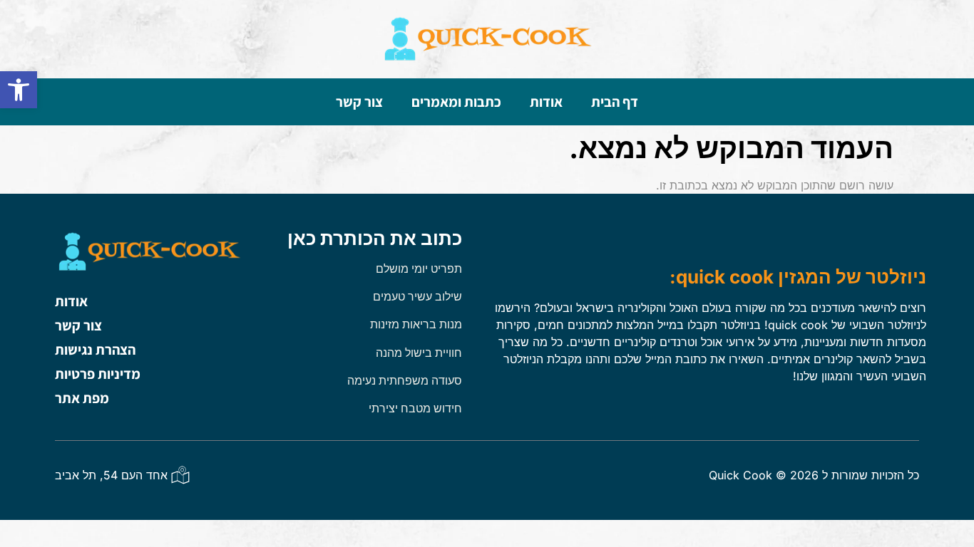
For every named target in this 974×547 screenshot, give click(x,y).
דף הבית (614, 102)
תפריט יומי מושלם (419, 268)
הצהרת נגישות (95, 349)
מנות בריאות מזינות (416, 324)
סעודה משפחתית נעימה (404, 380)
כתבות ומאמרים (456, 102)
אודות (546, 102)
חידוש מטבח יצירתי (415, 408)
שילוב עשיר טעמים (417, 296)
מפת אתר (82, 398)
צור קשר (359, 102)
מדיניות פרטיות (97, 374)
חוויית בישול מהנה (419, 352)
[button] (18, 89)
